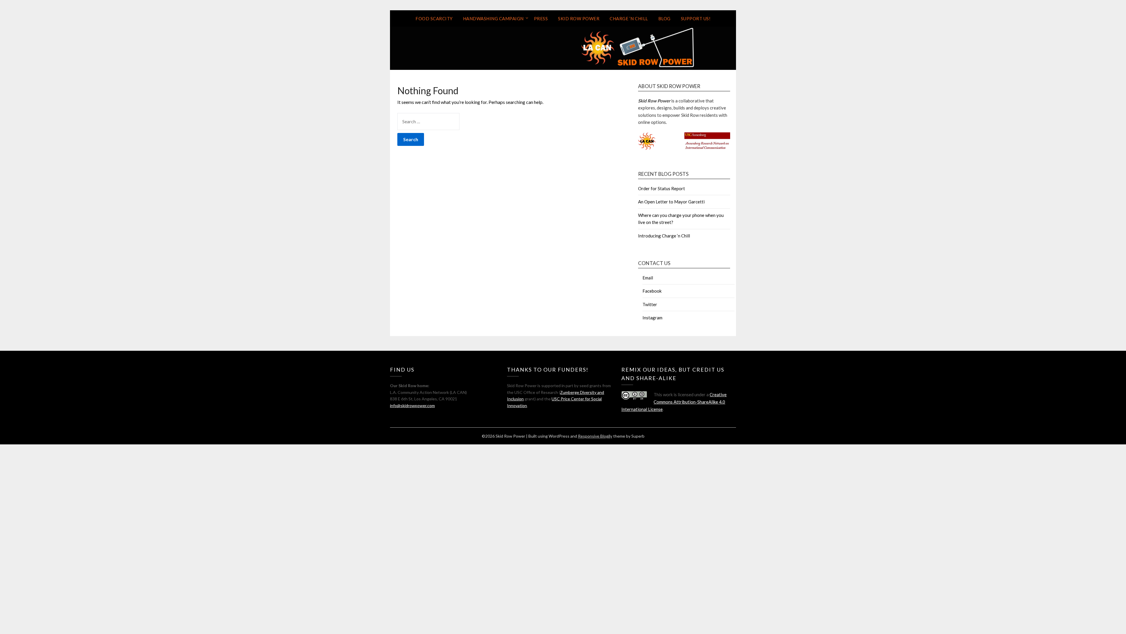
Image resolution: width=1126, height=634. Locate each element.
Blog (664, 18)
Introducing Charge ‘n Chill (664, 235)
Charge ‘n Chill (629, 18)
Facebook (652, 291)
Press (541, 18)
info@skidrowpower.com (412, 405)
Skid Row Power (578, 18)
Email (647, 277)
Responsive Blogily (595, 436)
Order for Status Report (661, 188)
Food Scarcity (434, 18)
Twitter (649, 304)
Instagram (652, 317)
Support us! (696, 18)
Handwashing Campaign (493, 18)
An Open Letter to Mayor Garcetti (671, 201)
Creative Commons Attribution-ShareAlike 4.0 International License (674, 402)
